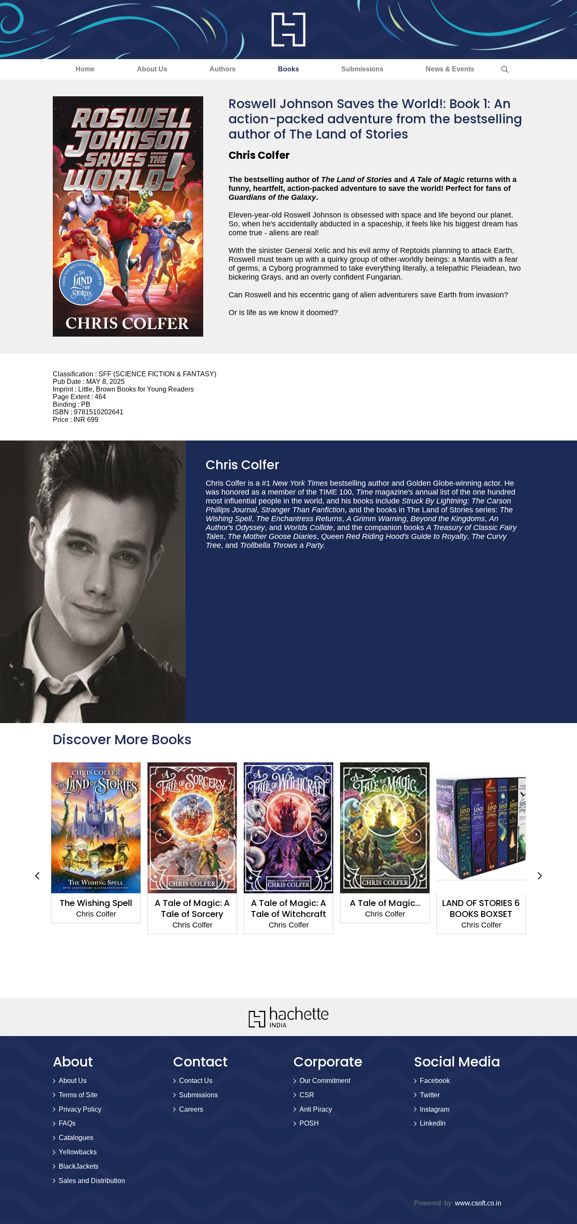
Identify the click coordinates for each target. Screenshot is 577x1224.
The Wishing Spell (96, 903)
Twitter (430, 1095)
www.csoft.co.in (478, 1203)
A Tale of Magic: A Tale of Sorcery (192, 908)
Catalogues (76, 1137)
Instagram (434, 1109)
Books (288, 69)
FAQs (67, 1123)
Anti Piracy (315, 1109)
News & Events (450, 69)
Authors (223, 69)
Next (539, 876)
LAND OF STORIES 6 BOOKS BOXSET (481, 908)
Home (85, 69)
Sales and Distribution (92, 1180)
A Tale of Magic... (385, 903)
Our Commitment (324, 1080)
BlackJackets (78, 1166)
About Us (152, 69)
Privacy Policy (80, 1109)
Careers (191, 1109)
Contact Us (195, 1080)
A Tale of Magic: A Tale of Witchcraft (288, 908)
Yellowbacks (78, 1152)
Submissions (362, 69)
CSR (306, 1095)
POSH (309, 1123)
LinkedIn (433, 1123)
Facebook (435, 1080)
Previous (37, 876)
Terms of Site (78, 1095)
